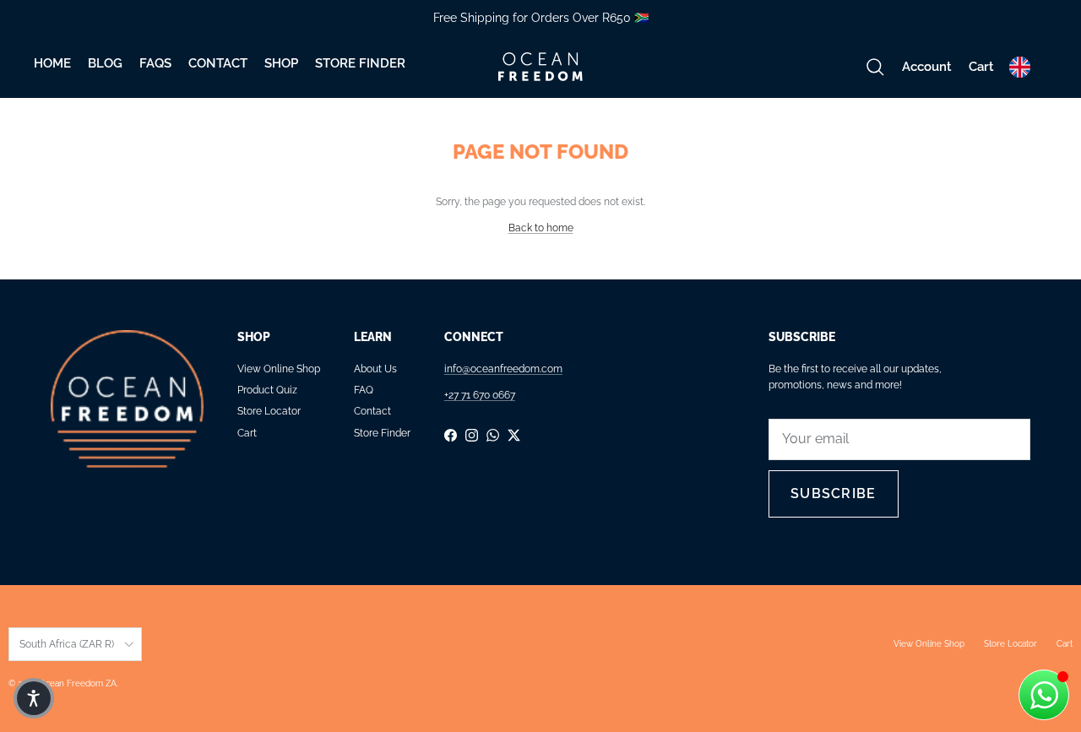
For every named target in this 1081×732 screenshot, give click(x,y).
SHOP (281, 63)
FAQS (155, 63)
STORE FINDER (360, 63)
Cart (247, 433)
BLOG (105, 63)
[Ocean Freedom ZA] (540, 66)
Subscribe (833, 493)
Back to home (540, 228)
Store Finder (382, 433)
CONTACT (217, 63)
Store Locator (269, 411)
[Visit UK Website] (1019, 67)
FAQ (363, 390)
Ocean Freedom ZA (78, 683)
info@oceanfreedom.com (503, 369)
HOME (52, 63)
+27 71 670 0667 (479, 395)
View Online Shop (278, 369)
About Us (375, 369)
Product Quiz (267, 390)
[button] (34, 698)
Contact (372, 411)
